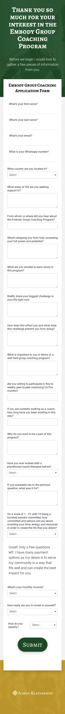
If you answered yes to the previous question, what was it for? (28, 486)
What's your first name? (23, 104)
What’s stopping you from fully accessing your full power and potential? (32, 239)
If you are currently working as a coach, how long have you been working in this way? (31, 412)
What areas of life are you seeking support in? (28, 188)
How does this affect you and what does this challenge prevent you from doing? (32, 327)
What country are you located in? (27, 168)
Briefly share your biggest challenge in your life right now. (30, 298)
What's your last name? (23, 120)
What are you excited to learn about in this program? (30, 268)
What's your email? (20, 135)
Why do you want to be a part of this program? (29, 435)
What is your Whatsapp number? (29, 151)
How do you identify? (15, 625)
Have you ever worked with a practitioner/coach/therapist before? (29, 465)
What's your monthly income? (25, 587)
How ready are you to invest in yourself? (31, 605)
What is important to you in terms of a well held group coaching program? (30, 356)
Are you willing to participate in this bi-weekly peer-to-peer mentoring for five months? (30, 387)
